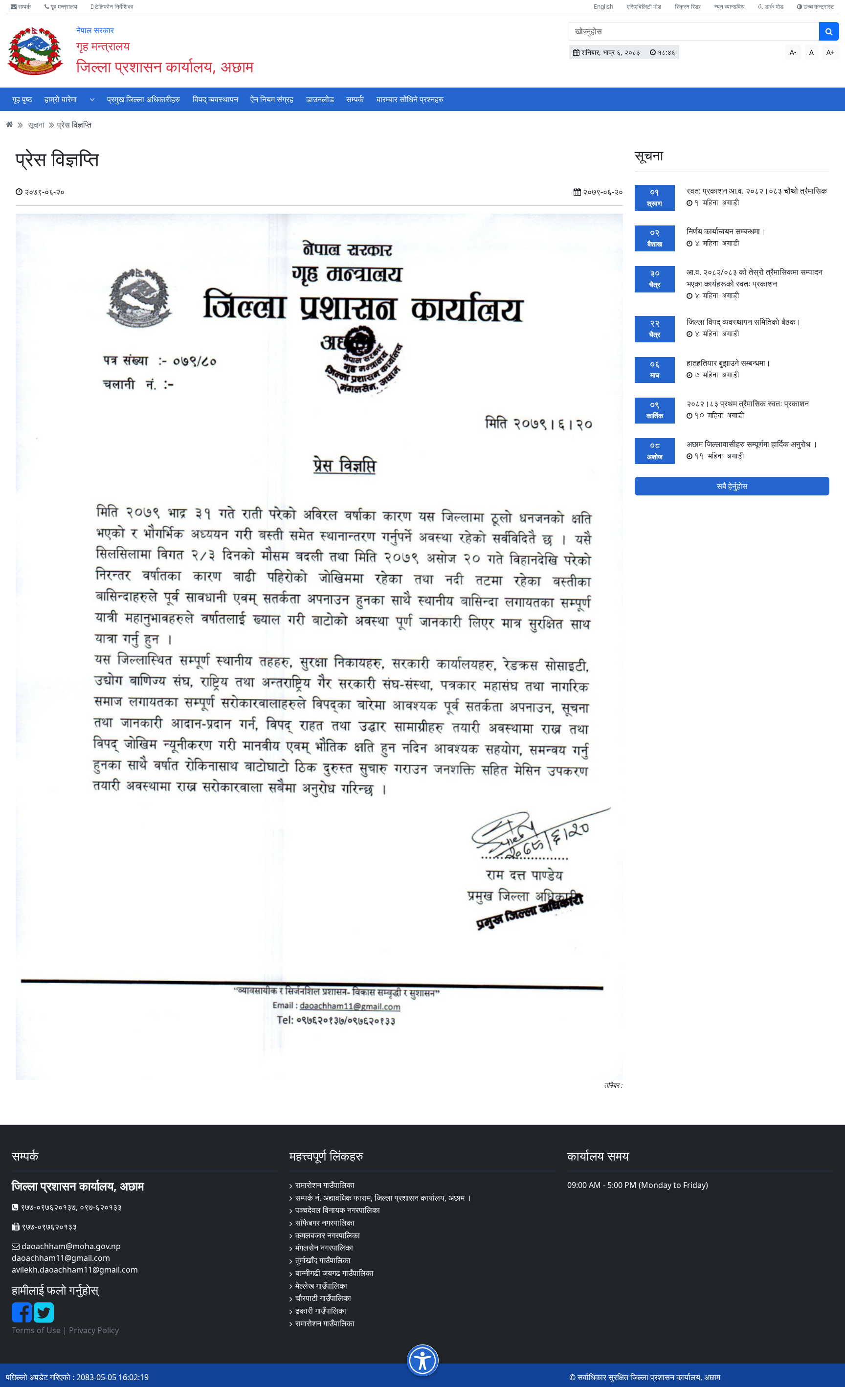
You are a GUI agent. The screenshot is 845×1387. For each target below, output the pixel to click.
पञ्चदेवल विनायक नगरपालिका (337, 1210)
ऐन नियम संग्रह (271, 99)
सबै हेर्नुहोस (732, 486)
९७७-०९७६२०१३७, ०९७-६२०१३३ (70, 1207)
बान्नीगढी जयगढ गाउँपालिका (334, 1273)
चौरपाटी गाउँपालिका (323, 1298)
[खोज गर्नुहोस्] (829, 31)
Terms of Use (36, 1330)
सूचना (36, 124)
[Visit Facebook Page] (23, 1318)
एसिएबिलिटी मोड (644, 6)
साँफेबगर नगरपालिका (325, 1222)
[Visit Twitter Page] (44, 1318)
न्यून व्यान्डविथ (729, 6)
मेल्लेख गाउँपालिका (321, 1285)
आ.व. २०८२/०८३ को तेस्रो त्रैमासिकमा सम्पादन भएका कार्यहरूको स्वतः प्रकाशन (755, 284)
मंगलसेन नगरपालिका (324, 1247)
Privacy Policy (94, 1330)
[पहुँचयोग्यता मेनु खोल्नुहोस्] (423, 1360)
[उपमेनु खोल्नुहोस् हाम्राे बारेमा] (92, 99)
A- (793, 52)
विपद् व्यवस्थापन (215, 99)
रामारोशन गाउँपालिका (325, 1185)
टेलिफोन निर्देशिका (113, 6)
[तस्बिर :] (319, 646)
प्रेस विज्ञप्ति (74, 124)
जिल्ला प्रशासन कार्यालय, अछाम (165, 66)
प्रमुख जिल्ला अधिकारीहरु (143, 99)
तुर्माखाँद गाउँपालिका (323, 1260)
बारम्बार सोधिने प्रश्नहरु (410, 99)
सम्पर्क (24, 6)
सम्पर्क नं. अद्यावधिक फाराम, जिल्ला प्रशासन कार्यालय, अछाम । (383, 1197)
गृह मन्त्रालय (63, 6)
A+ (830, 52)
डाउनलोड (320, 99)
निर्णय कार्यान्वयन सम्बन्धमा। (726, 237)
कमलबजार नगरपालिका (327, 1235)
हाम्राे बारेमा (60, 99)
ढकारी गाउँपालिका (320, 1310)
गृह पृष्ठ (22, 99)
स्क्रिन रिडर (688, 6)
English (603, 6)
